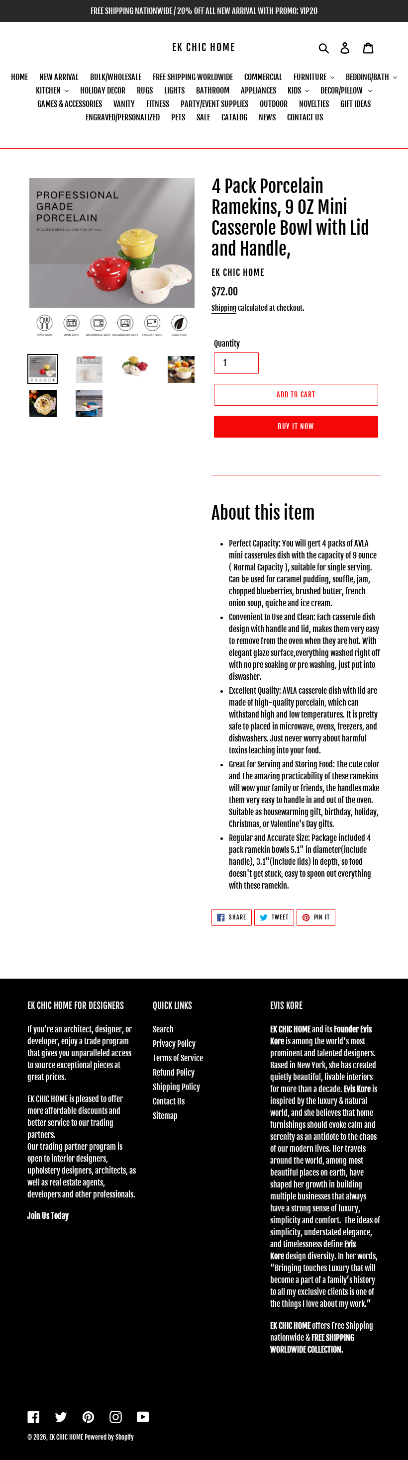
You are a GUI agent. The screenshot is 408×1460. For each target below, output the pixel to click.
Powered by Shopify (109, 1437)
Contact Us (169, 1101)
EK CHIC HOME (203, 48)
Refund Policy (174, 1073)
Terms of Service (178, 1058)
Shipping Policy (176, 1087)
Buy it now (296, 426)
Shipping (223, 308)
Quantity (227, 344)
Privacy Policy (174, 1044)
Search (163, 1029)
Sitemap (165, 1116)
